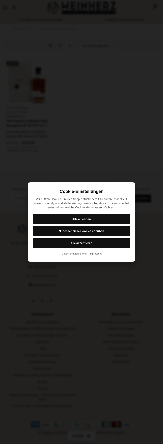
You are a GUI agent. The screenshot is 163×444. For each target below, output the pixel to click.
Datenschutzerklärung (74, 253)
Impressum (96, 253)
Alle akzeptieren (81, 243)
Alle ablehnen (81, 219)
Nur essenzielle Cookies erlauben (81, 231)
